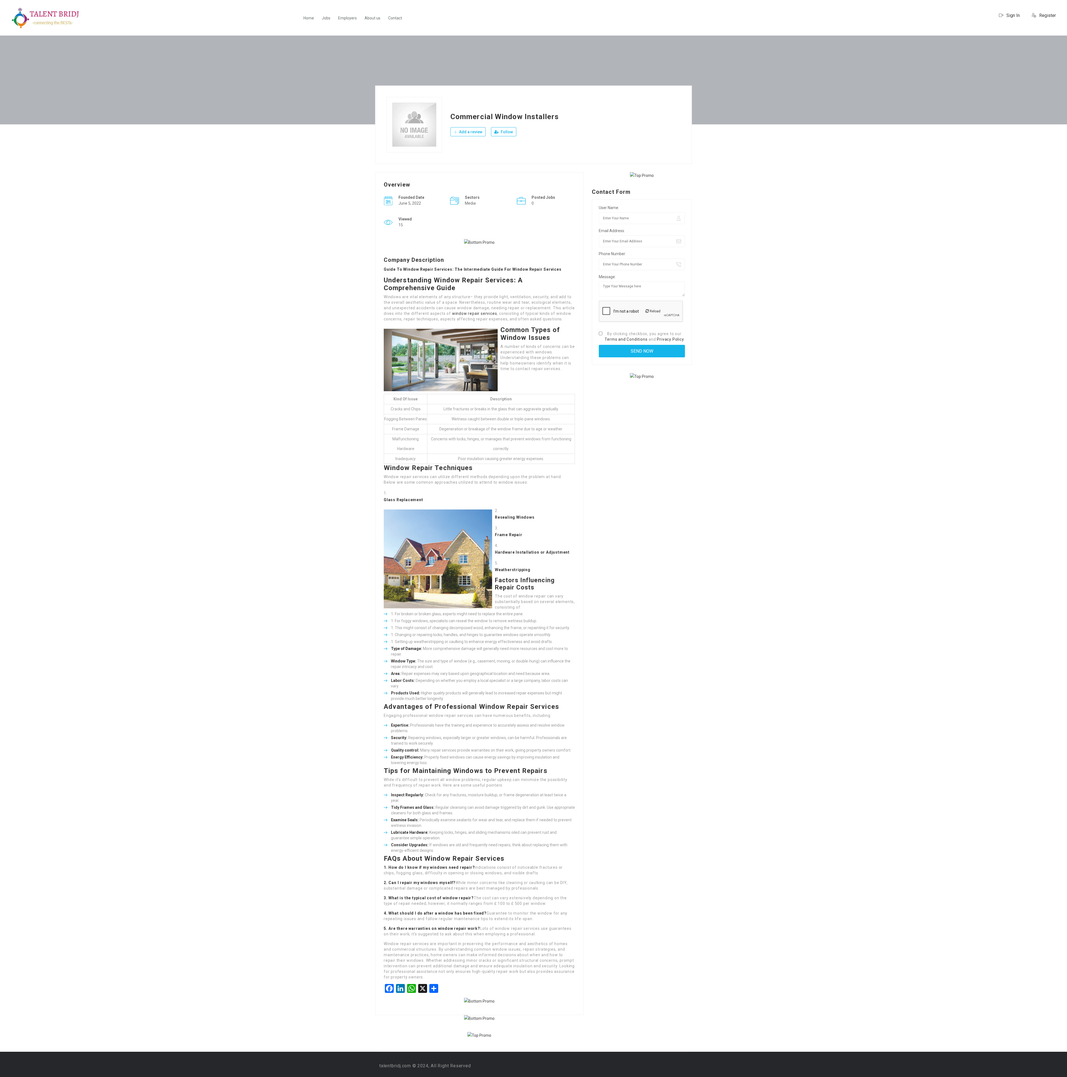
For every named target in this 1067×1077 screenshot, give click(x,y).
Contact (395, 18)
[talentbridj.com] (46, 18)
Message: (607, 277)
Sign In (1012, 15)
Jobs (326, 18)
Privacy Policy (670, 339)
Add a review (470, 132)
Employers (347, 18)
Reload (654, 311)
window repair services (474, 313)
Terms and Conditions (626, 339)
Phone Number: (612, 254)
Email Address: (612, 231)
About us (372, 18)
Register (1047, 15)
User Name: (609, 207)
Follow (506, 132)
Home (308, 18)
